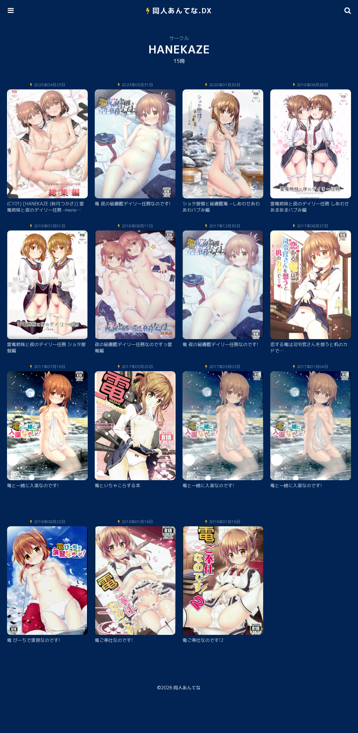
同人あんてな (187, 687)
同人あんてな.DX (182, 10)
